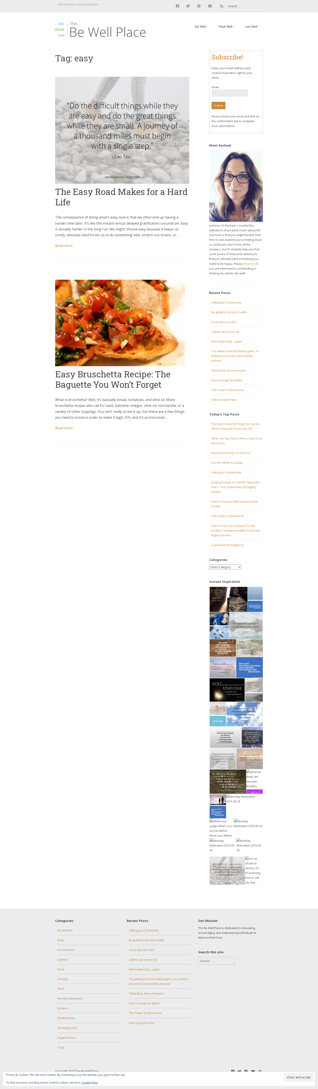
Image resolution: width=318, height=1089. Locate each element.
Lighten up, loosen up (225, 332)
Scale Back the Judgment (227, 545)
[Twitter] (188, 6)
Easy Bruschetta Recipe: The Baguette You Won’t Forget (112, 379)
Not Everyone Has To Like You (230, 453)
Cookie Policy (89, 1082)
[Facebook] (178, 6)
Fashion (62, 959)
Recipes (62, 1008)
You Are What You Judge (227, 463)
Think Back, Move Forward (228, 370)
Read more (64, 245)
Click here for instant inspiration (78, 4)
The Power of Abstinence (227, 390)
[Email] (210, 6)
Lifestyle (62, 979)
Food (60, 969)
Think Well (225, 26)
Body (60, 940)
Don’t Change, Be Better (226, 380)
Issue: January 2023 (224, 322)
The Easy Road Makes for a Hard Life (121, 197)
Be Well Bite (65, 930)
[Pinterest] (199, 6)
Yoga (60, 1047)
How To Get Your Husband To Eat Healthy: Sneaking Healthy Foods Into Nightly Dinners (235, 530)
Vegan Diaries (66, 1038)
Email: (215, 87)
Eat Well (200, 26)
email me (249, 264)
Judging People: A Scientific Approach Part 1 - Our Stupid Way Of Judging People (235, 487)
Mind (60, 989)
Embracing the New (223, 400)
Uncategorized (67, 1028)
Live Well (251, 26)
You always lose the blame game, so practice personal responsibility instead (235, 355)
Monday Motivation (70, 998)
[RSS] (221, 6)
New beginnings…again (226, 341)
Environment (65, 950)
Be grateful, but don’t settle (229, 312)
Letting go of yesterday (226, 302)
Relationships (66, 1018)
